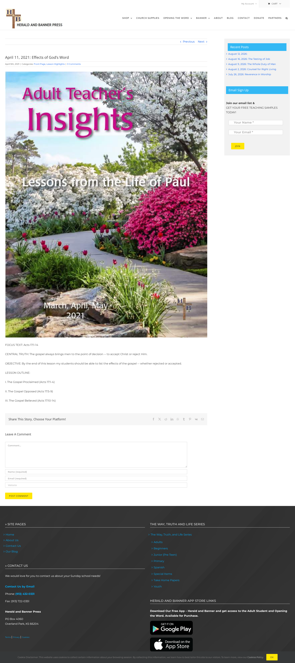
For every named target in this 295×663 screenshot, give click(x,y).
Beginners (161, 548)
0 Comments (74, 64)
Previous (189, 41)
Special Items (163, 574)
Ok (272, 657)
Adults (158, 542)
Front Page (39, 64)
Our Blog (12, 551)
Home (10, 534)
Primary (159, 561)
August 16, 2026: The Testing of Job (249, 58)
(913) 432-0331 (24, 594)
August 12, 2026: (237, 53)
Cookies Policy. (255, 657)
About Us (12, 540)
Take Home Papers (166, 580)
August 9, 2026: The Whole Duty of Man (252, 64)
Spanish (159, 567)
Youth (158, 586)
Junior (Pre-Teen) (165, 554)
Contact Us (13, 545)
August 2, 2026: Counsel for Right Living (252, 69)
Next (201, 41)
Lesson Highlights (55, 64)
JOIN (237, 146)
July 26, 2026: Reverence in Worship (249, 74)
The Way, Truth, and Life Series (171, 534)
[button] (287, 18)
